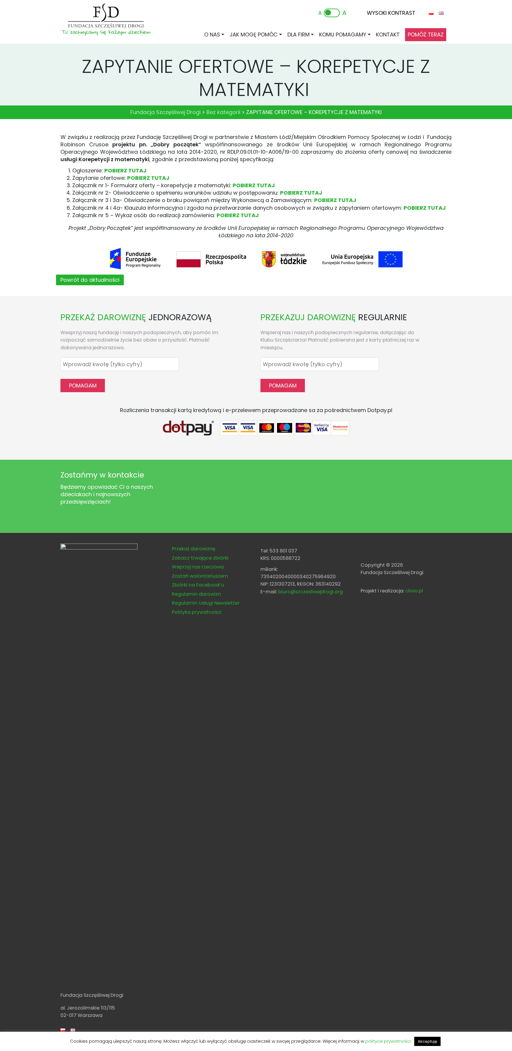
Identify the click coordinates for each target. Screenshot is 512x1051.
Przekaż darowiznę (193, 548)
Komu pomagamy (342, 34)
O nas (212, 34)
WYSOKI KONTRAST (391, 13)
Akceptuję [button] (427, 1041)
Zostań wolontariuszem (200, 576)
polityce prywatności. (388, 1041)
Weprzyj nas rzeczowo (198, 566)
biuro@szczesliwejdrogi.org (310, 591)
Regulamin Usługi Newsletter (206, 603)
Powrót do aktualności (89, 279)
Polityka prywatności (196, 612)
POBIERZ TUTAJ (125, 170)
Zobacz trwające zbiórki (200, 558)
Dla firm (298, 34)
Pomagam (83, 385)
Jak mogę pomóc (254, 34)
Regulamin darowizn (196, 594)
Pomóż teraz (426, 34)
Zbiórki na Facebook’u (198, 584)
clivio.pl (414, 590)
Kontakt (388, 34)
